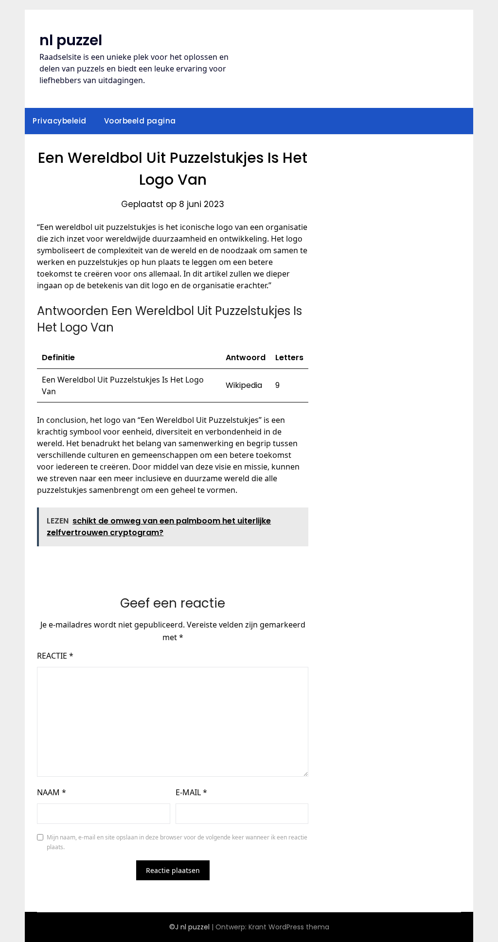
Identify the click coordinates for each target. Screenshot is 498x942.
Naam (51, 792)
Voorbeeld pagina (140, 121)
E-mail (191, 792)
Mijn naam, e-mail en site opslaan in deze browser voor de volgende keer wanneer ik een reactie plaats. (177, 842)
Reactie (55, 655)
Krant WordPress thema (289, 927)
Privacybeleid (60, 121)
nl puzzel (70, 40)
